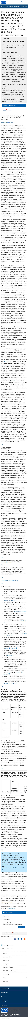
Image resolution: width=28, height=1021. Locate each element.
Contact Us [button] (4, 988)
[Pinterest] (15, 1015)
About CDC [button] (4, 992)
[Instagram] (7, 1015)
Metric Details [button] (21, 927)
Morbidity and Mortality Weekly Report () (14, 6)
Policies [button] (3, 997)
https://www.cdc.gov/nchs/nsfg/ (10, 580)
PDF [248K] (16, 933)
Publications (6, 960)
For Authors (6, 974)
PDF (7, 110)
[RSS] (20, 1015)
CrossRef (6, 600)
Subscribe (5, 981)
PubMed (13, 600)
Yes (3, 948)
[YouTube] (12, 1015)
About (5, 978)
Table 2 (13, 381)
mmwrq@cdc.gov (11, 908)
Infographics (6, 964)
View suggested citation (7, 122)
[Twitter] (5, 1015)
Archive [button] (3, 1005)
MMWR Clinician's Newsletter (10, 971)
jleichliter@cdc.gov (6, 562)
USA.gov (8, 1018)
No (12, 948)
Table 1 (5, 361)
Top (2, 444)
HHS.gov (3, 1018)
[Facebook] (2, 1015)
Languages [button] (4, 1001)
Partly (7, 948)
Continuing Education (8, 967)
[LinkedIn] (10, 1015)
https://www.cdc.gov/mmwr (6, 902)
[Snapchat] (17, 1015)
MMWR (5, 953)
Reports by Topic (7, 957)
